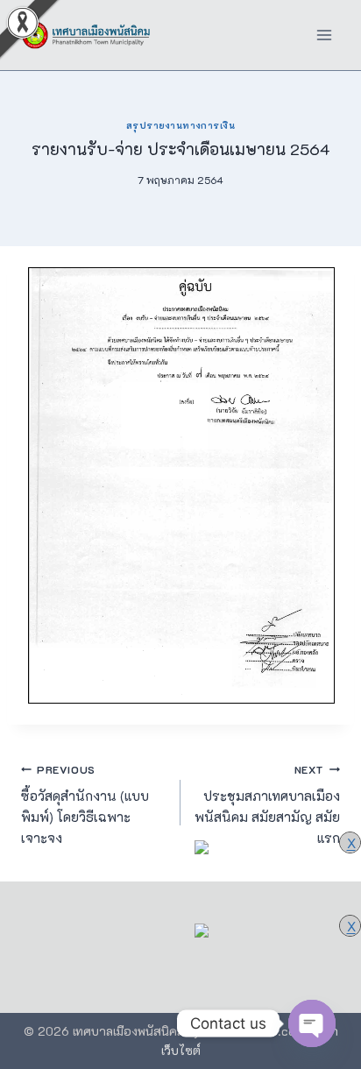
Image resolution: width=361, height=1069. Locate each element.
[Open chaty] (312, 1023)
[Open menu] (324, 34)
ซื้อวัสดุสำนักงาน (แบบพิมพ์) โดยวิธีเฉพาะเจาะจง (85, 804)
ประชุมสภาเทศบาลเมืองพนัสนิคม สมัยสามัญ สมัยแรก (267, 804)
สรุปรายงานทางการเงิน (180, 125)
